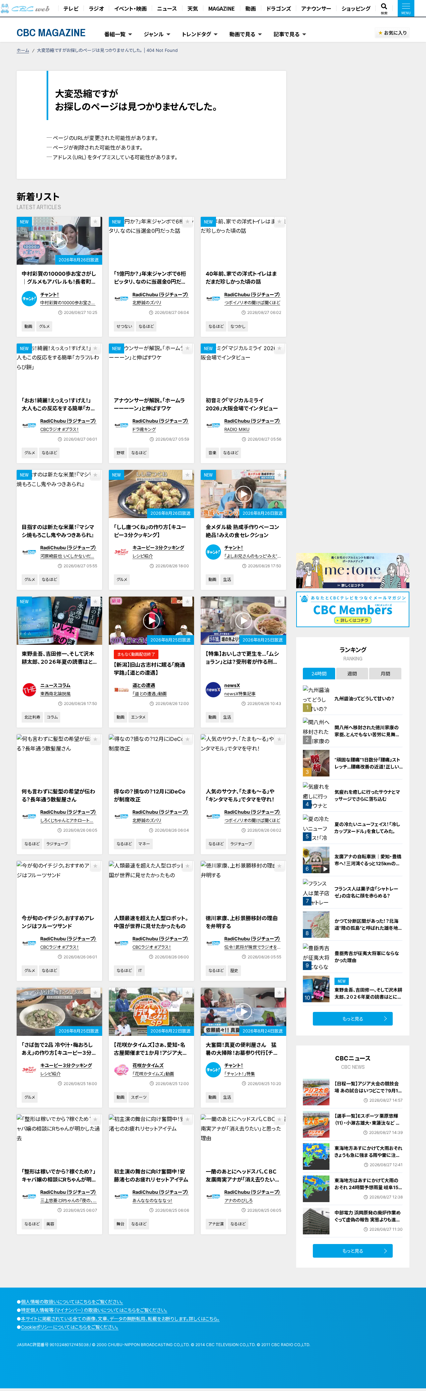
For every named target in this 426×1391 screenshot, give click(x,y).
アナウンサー (316, 8)
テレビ (71, 8)
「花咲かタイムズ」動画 (153, 1073)
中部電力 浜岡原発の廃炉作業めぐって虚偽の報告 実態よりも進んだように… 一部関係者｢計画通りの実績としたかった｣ (367, 1223)
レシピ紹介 (142, 556)
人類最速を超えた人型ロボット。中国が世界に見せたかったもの (151, 922)
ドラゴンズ (278, 8)
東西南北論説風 (55, 693)
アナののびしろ (238, 1200)
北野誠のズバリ (146, 302)
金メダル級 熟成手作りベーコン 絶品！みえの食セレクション (242, 531)
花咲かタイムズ (148, 1065)
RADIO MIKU (237, 429)
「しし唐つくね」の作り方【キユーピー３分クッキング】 (150, 531)
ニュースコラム (55, 685)
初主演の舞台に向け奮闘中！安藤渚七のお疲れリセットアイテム (151, 1175)
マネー (144, 843)
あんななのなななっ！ (152, 1200)
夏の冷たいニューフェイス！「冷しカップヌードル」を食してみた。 (367, 827)
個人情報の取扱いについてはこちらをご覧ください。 (72, 1302)
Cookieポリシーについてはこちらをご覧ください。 (69, 1327)
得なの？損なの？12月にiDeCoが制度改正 (149, 795)
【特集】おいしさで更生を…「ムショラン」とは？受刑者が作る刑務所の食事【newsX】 (242, 661)
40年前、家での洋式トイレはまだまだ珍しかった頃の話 (241, 277)
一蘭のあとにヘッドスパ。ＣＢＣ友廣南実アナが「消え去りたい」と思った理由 (242, 1179)
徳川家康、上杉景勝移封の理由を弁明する (242, 922)
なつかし (237, 326)
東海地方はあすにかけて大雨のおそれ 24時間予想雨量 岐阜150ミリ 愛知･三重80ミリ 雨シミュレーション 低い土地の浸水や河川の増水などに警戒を (368, 1194)
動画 (250, 8)
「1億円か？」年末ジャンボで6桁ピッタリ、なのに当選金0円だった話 (150, 281)
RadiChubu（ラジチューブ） (160, 294)
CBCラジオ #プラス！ (59, 429)
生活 (227, 579)
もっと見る (352, 1019)
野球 (120, 452)
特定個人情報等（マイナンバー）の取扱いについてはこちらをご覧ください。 (94, 1310)
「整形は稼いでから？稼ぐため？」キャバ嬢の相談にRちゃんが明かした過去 (59, 1179)
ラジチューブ (57, 843)
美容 (50, 1223)
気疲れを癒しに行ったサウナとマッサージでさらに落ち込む (367, 795)
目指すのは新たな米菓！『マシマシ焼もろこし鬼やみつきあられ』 (58, 531)
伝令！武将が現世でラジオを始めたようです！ (250, 950)
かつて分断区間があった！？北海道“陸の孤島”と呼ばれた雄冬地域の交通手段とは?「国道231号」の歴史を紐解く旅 (368, 931)
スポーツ (138, 1097)
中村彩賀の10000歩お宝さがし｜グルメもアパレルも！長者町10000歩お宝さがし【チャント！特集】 (59, 285)
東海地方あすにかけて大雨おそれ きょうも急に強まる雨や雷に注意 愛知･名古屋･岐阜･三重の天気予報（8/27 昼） (368, 1158)
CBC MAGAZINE (51, 32)
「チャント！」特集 (239, 1073)
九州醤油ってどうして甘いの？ (364, 698)
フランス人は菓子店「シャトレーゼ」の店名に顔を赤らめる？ (366, 892)
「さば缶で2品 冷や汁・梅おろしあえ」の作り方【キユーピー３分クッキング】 (59, 1053)
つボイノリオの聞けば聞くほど (252, 302)
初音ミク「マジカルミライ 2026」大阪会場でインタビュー (242, 404)
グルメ (44, 326)
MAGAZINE (221, 8)
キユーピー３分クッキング (158, 547)
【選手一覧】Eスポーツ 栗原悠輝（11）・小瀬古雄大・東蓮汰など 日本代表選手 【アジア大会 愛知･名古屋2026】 (367, 1126)
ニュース (167, 8)
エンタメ (138, 717)
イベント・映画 (130, 8)
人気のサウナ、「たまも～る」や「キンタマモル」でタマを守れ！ (240, 795)
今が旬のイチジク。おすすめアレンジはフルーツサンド (58, 922)
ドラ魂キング (144, 429)
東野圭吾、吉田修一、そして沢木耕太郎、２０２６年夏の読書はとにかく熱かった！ (58, 661)
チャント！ (49, 294)
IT (140, 970)
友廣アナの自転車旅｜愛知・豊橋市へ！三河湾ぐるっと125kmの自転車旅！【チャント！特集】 (367, 863)
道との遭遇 (143, 685)
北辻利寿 (32, 717)
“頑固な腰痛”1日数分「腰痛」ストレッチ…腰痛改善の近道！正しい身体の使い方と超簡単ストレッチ (367, 766)
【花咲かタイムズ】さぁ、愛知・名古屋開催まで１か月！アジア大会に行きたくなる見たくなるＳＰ (151, 1053)
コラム (52, 717)
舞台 (120, 1223)
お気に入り (395, 33)
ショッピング (355, 8)
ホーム (23, 50)
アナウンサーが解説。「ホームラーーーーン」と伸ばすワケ (149, 404)
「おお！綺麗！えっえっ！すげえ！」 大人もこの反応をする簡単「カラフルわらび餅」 (59, 408)
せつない (124, 326)
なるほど (146, 326)
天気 (192, 8)
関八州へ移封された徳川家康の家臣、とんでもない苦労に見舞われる (367, 734)
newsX (232, 685)
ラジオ (96, 8)
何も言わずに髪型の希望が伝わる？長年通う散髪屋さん (58, 795)
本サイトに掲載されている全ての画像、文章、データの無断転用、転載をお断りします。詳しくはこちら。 (120, 1318)
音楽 (212, 452)
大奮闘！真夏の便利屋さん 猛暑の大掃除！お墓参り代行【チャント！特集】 (242, 1053)
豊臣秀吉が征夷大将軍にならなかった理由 (366, 956)
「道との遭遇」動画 (149, 693)
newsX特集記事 (240, 693)
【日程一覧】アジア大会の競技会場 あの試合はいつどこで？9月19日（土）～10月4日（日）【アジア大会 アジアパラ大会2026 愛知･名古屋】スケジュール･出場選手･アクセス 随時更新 (367, 1101)
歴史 (234, 970)
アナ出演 (216, 1223)
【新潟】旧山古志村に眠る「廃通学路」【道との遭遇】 (149, 668)
